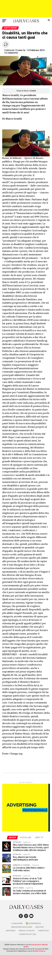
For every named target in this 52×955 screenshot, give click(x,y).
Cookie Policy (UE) (27, 934)
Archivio (39, 927)
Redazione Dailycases (21, 927)
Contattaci (43, 931)
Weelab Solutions (39, 951)
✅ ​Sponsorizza (33, 923)
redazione (12, 52)
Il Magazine (16, 923)
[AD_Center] (26, 16)
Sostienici (11, 931)
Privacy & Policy (27, 931)
